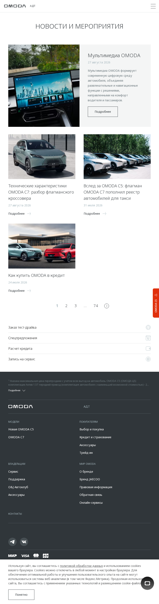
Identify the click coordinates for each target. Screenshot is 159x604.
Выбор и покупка (92, 429)
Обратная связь (91, 495)
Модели (13, 422)
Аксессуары (88, 445)
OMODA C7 (16, 437)
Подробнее (103, 112)
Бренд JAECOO (90, 479)
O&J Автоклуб (18, 487)
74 (96, 305)
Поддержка (16, 479)
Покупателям (89, 422)
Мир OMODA (88, 464)
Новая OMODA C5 (21, 429)
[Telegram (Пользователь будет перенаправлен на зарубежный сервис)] (12, 542)
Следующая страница (106, 305)
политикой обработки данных (81, 566)
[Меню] (153, 6)
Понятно (21, 595)
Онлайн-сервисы (91, 503)
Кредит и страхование (95, 437)
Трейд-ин (86, 453)
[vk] (24, 542)
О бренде (86, 471)
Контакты (15, 514)
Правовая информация (96, 487)
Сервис (13, 471)
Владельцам (16, 464)
